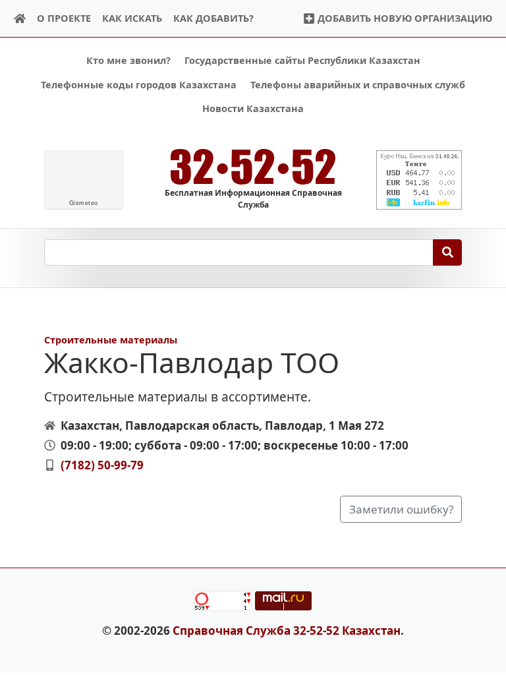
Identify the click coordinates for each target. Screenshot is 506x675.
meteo (83, 203)
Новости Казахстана (253, 108)
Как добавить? (213, 18)
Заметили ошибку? (401, 509)
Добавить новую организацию (403, 18)
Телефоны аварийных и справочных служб (357, 84)
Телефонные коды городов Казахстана (139, 84)
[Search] (448, 252)
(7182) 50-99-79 (102, 465)
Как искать (132, 18)
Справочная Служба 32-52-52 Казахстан (287, 630)
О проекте (64, 18)
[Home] (20, 19)
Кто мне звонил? (128, 60)
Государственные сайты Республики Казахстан (302, 60)
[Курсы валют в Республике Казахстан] (419, 180)
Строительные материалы (110, 340)
